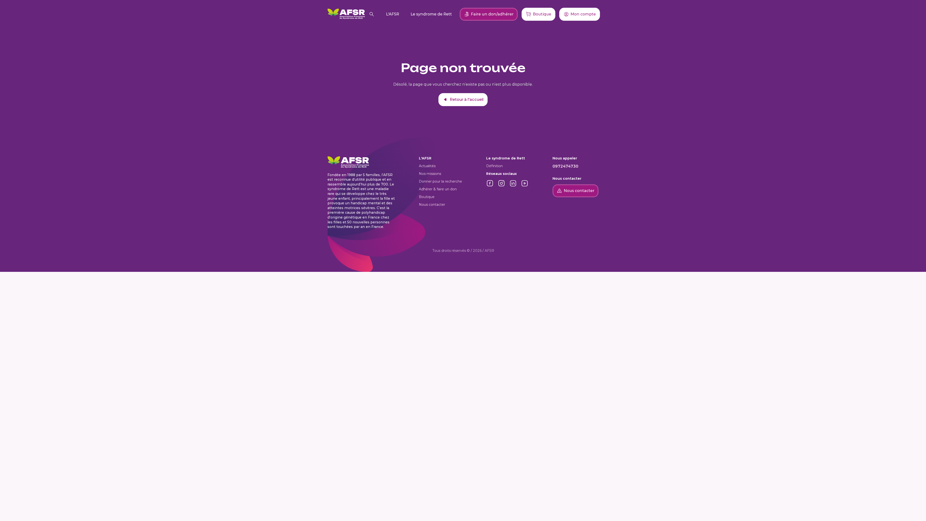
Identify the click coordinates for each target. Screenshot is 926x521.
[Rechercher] (371, 14)
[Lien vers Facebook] (490, 186)
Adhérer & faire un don (438, 189)
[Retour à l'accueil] (346, 14)
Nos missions (430, 174)
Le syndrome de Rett (431, 14)
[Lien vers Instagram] (501, 186)
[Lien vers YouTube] (525, 186)
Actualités (427, 166)
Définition (494, 166)
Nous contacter (432, 204)
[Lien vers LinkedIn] (513, 186)
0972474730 (565, 166)
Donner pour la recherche (440, 181)
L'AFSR (392, 14)
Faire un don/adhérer (492, 14)
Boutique (427, 197)
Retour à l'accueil (466, 99)
